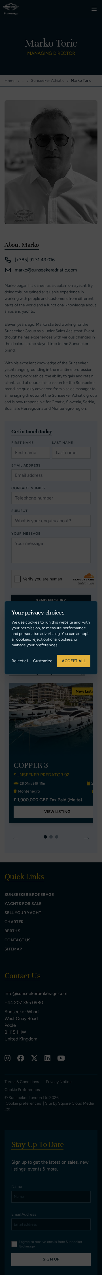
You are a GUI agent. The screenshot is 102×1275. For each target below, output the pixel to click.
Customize (42, 661)
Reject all (20, 661)
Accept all (74, 661)
